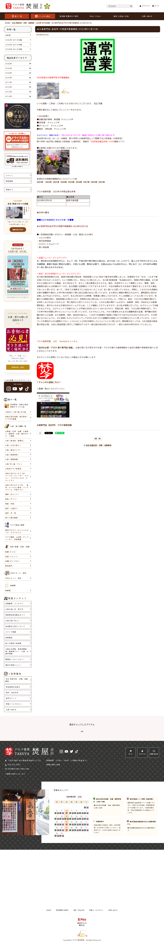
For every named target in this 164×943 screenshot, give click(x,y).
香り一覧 (18, 16)
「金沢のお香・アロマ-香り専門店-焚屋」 (55, 348)
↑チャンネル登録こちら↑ (49, 382)
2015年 (101, 182)
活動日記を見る (17, 229)
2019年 (71, 182)
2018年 (79, 182)
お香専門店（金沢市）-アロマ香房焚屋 (54, 425)
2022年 (48, 182)
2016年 (94, 182)
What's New (95, 16)
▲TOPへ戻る (43, 212)
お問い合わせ (147, 16)
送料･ (121, 16)
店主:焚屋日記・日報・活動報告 (98, 445)
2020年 (63, 182)
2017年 (86, 182)
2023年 (40, 182)
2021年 (56, 182)
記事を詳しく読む (18, 367)
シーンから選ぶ (44, 16)
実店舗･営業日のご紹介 (69, 16)
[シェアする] (40, 433)
